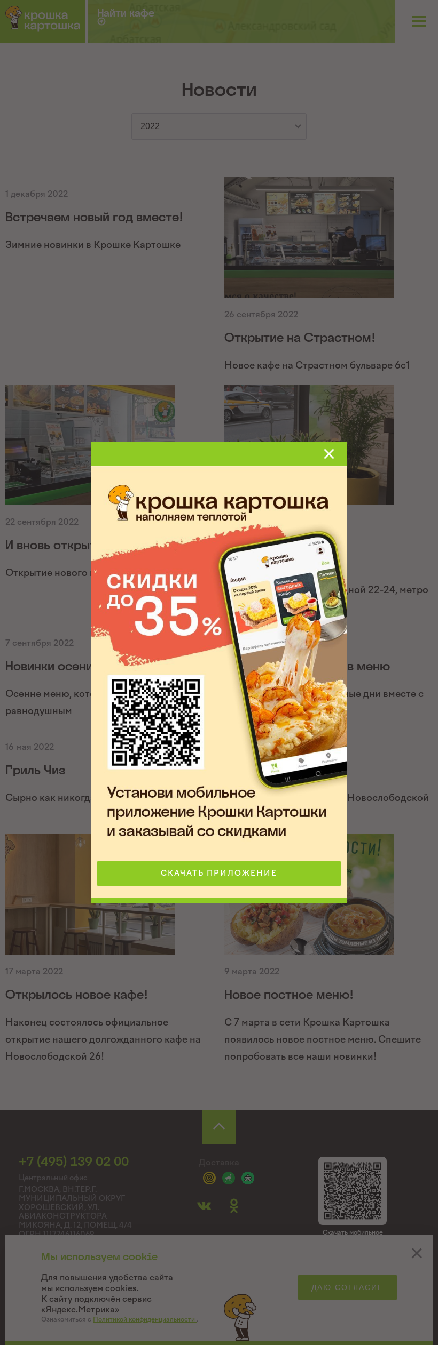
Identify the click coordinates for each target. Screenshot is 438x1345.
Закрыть (329, 453)
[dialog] (219, 672)
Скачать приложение (219, 873)
